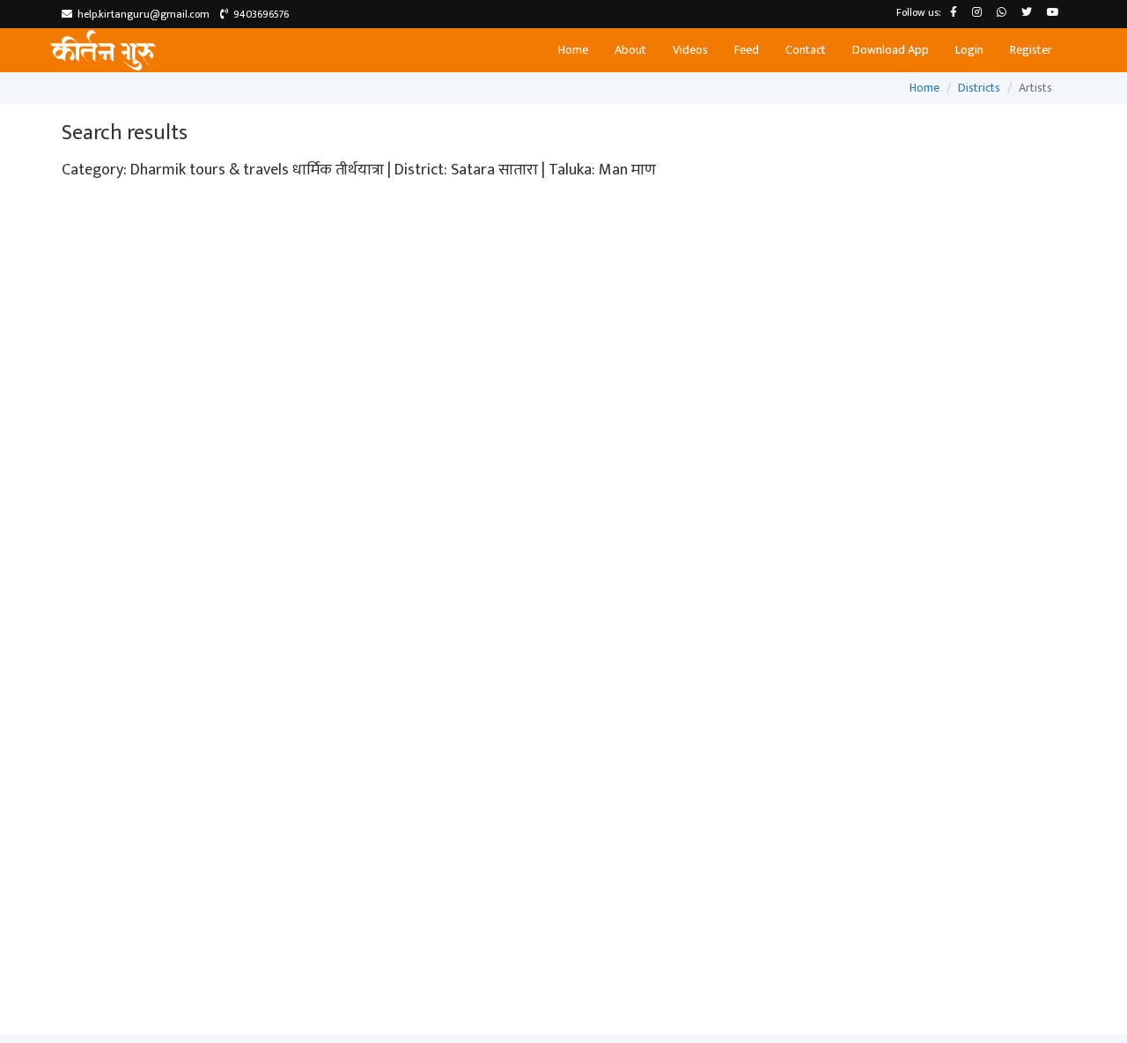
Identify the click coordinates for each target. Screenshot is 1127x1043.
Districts (979, 88)
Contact (805, 50)
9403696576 (258, 14)
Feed (746, 50)
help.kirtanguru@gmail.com (141, 14)
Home (573, 50)
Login (969, 50)
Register (1031, 50)
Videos (690, 50)
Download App (890, 50)
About (630, 50)
